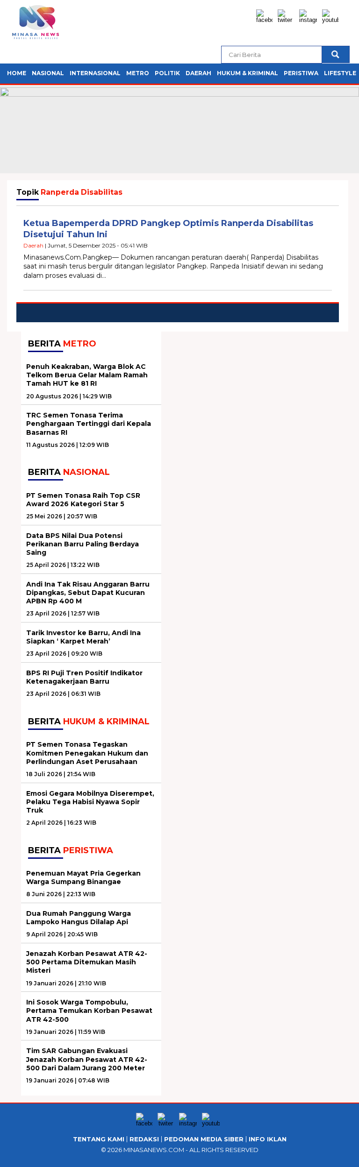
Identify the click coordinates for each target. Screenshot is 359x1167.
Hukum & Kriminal (247, 73)
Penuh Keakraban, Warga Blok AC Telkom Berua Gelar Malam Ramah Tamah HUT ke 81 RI (87, 375)
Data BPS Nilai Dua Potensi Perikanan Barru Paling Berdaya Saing (82, 544)
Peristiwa (301, 73)
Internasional (95, 73)
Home (16, 73)
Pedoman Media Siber (204, 1139)
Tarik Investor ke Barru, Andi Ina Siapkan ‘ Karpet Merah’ (83, 637)
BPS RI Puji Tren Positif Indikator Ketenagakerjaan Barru (84, 677)
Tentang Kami (98, 1139)
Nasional (48, 73)
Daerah (198, 73)
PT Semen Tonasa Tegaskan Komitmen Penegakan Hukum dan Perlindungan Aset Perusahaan (87, 752)
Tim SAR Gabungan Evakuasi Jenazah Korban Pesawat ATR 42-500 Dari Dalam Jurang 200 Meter (86, 1059)
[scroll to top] (340, 1152)
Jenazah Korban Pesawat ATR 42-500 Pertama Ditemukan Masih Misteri (86, 962)
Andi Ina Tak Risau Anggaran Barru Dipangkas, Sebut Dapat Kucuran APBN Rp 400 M (88, 592)
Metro (137, 73)
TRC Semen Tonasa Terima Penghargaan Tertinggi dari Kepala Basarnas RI (88, 423)
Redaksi (144, 1139)
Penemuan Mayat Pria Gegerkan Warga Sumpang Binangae (83, 877)
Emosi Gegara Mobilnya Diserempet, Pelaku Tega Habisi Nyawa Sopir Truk (90, 801)
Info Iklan (268, 1139)
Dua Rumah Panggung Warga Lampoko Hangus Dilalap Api (78, 917)
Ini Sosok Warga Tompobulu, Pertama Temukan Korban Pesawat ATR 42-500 (89, 1010)
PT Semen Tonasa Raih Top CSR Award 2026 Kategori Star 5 (83, 499)
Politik (167, 73)
